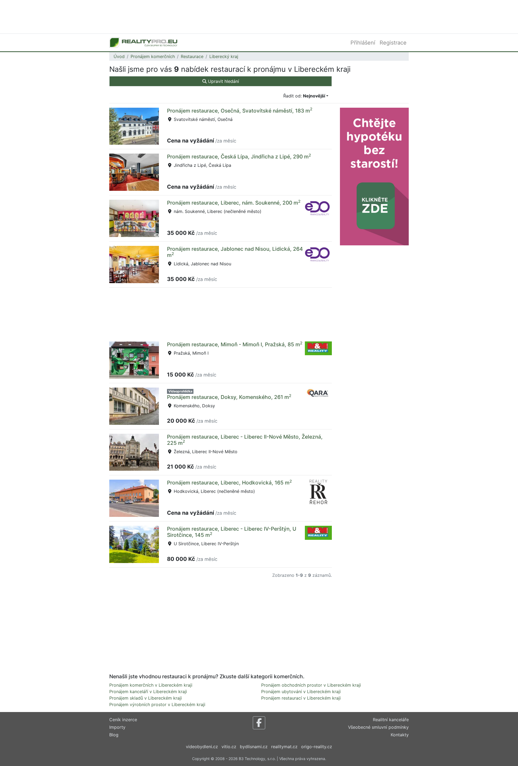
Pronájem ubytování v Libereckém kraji (301, 691)
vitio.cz (228, 746)
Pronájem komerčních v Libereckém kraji (150, 685)
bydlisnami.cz (254, 746)
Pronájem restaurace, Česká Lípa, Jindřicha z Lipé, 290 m (239, 156)
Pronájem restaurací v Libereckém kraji (301, 698)
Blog (113, 734)
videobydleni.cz (202, 746)
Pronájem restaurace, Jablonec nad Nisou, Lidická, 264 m (235, 252)
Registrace (393, 42)
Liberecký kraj (223, 56)
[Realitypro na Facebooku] (259, 722)
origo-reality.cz (316, 746)
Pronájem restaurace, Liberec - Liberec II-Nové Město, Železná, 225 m (245, 439)
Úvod (119, 56)
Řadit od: (304, 96)
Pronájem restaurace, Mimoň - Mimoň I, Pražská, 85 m (234, 344)
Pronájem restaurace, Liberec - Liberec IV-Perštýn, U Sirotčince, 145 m (231, 532)
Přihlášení (362, 42)
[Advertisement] (259, 16)
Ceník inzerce (123, 719)
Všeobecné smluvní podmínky (378, 727)
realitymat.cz (284, 746)
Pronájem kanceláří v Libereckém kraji (148, 691)
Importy (117, 727)
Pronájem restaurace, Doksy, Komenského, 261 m (229, 397)
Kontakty (400, 734)
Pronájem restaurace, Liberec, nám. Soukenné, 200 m (234, 202)
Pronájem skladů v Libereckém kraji (145, 698)
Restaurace (192, 56)
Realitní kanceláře (391, 719)
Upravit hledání (223, 81)
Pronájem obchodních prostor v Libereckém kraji (311, 685)
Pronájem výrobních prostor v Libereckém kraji (157, 704)
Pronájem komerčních (153, 56)
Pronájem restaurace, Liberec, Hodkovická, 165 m (229, 482)
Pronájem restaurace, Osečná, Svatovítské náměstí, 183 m (239, 110)
